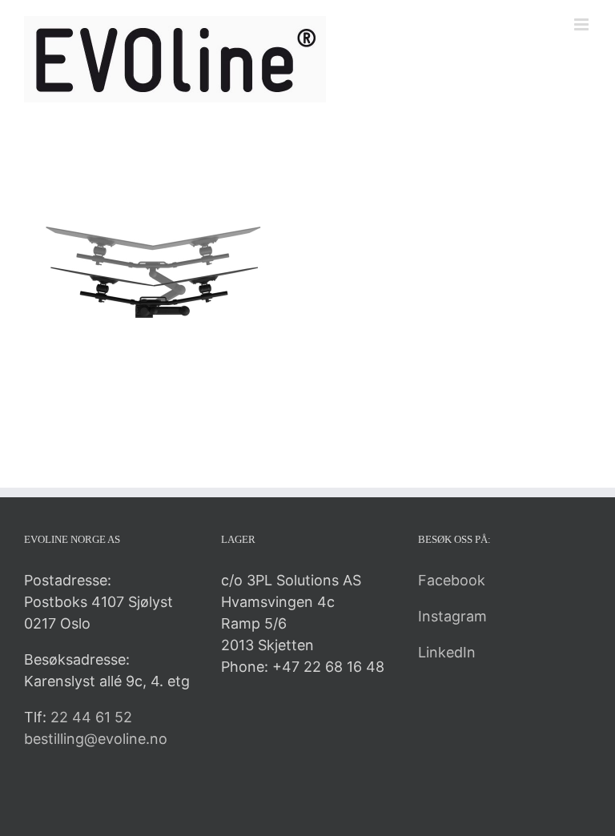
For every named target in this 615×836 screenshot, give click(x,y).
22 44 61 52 (91, 717)
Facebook (451, 580)
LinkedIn (447, 652)
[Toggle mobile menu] (582, 24)
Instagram (452, 616)
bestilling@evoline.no (95, 738)
